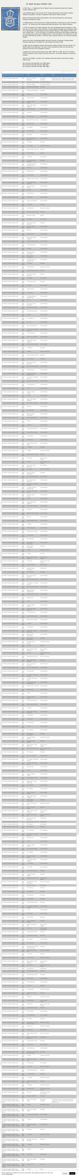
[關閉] (77, 1173)
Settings (65, 1173)
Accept (72, 1173)
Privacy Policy (9, 1174)
